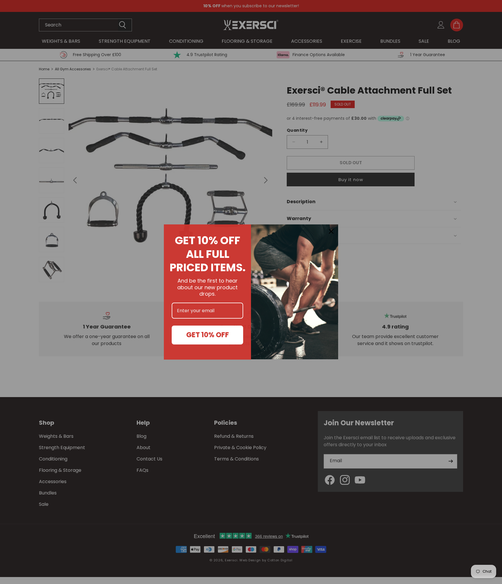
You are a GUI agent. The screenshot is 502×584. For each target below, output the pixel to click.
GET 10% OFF (207, 335)
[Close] (331, 231)
